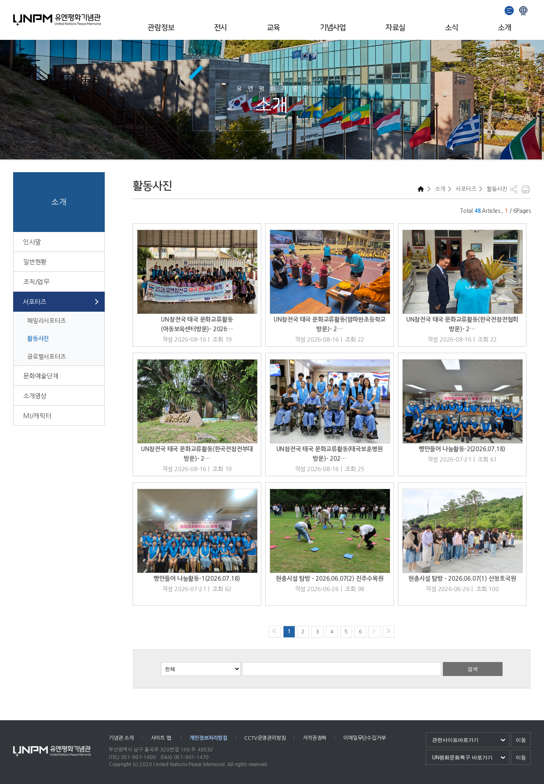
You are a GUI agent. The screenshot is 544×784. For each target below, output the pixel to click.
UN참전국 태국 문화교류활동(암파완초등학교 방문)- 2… (329, 324)
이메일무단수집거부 (364, 738)
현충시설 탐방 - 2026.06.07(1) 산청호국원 (462, 579)
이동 (521, 740)
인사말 (32, 242)
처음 (275, 632)
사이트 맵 (162, 738)
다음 (374, 632)
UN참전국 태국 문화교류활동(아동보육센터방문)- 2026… (197, 324)
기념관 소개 (121, 738)
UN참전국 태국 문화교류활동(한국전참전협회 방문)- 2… (462, 324)
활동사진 (38, 339)
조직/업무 (36, 282)
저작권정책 (314, 738)
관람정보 (161, 28)
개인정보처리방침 (208, 738)
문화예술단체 (41, 376)
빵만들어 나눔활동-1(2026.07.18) (197, 579)
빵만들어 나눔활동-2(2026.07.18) (462, 449)
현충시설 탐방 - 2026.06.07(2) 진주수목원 (329, 579)
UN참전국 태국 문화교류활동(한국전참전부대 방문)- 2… (197, 454)
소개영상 (35, 396)
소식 (451, 28)
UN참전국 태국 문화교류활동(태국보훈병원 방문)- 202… (329, 454)
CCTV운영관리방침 (265, 738)
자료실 (395, 28)
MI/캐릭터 (37, 416)
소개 (504, 28)
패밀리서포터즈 (46, 321)
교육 (273, 28)
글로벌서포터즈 (46, 357)
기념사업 (333, 28)
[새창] (510, 9)
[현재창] (523, 9)
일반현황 (35, 262)
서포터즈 (34, 302)
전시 (220, 28)
